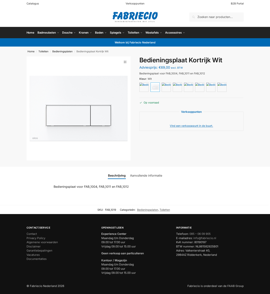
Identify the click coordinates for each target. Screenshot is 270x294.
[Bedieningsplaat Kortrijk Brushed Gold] (177, 87)
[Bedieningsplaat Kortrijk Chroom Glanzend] (210, 87)
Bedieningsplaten (62, 51)
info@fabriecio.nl (204, 238)
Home (31, 51)
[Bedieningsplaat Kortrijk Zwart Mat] (166, 87)
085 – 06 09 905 (200, 234)
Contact (32, 234)
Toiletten (43, 51)
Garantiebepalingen (39, 250)
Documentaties (37, 259)
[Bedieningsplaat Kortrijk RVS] (199, 87)
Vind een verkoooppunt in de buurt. (191, 125)
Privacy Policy (36, 238)
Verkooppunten (135, 3)
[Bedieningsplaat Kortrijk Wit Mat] (144, 87)
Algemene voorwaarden (42, 242)
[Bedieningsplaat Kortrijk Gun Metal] (188, 87)
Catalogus (33, 3)
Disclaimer (34, 246)
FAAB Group (235, 286)
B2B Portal (237, 3)
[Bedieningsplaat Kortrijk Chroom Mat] (222, 87)
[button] (125, 62)
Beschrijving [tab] (117, 175)
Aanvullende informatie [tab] (146, 175)
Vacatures (33, 255)
